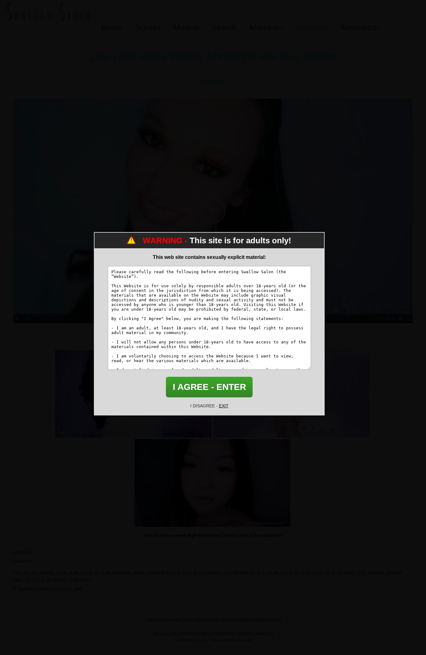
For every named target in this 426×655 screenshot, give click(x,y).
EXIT (224, 405)
